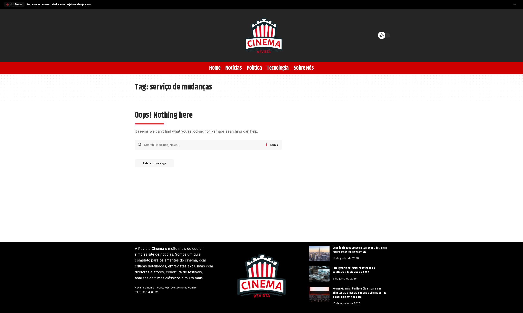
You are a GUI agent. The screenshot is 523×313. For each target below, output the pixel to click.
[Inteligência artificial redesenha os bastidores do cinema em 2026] (319, 274)
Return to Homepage (154, 163)
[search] (140, 35)
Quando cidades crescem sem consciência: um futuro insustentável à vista (360, 250)
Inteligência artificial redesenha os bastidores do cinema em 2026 (354, 270)
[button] (514, 4)
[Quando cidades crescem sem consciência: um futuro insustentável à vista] (319, 253)
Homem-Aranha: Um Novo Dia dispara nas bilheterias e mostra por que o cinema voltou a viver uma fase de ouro (359, 293)
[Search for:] (203, 145)
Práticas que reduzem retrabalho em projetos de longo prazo (59, 4)
